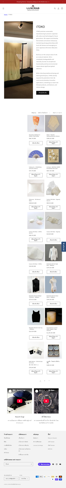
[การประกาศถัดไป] (63, 2)
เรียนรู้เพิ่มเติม (43, 93)
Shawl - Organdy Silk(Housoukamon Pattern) (53, 135)
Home (5, 14)
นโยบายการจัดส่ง (23, 441)
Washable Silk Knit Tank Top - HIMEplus (35, 328)
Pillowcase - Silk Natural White (34, 200)
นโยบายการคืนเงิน (24, 445)
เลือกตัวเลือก (36, 143)
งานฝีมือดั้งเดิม (8, 445)
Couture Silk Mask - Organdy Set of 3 (53, 200)
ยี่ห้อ (5, 441)
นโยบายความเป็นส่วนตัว (24, 450)
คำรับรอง (6, 452)
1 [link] (40, 380)
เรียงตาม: (33, 112)
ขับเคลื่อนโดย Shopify (16, 484)
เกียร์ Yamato (51, 445)
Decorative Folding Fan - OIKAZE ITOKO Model (35, 135)
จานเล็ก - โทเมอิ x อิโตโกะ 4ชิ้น (53, 362)
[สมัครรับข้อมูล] (31, 464)
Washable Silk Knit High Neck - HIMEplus (52, 264)
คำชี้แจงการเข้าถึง (23, 454)
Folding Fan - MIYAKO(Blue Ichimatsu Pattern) (35, 167)
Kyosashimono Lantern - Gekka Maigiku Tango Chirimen (52, 329)
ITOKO (10, 14)
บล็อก (5, 449)
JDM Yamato (51, 441)
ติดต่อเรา (35, 438)
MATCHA (50, 449)
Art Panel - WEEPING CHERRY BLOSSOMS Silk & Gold (53, 167)
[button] (3, 8)
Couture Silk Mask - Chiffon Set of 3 (35, 232)
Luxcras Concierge (38, 445)
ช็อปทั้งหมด (7, 438)
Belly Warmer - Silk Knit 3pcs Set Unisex (35, 362)
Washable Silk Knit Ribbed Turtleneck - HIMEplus (35, 296)
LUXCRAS (9, 484)
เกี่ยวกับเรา (21, 438)
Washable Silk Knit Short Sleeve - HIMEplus (52, 296)
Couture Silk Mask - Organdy (53, 231)
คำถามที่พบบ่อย (37, 441)
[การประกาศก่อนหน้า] (3, 2)
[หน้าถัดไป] (49, 380)
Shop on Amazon (52, 438)
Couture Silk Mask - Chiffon (35, 264)
